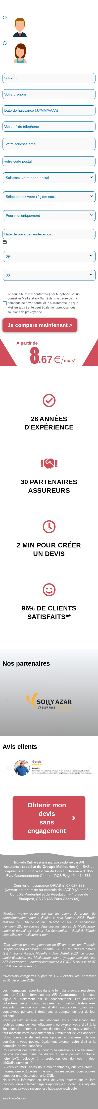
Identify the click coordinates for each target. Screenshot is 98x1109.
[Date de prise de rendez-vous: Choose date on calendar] (5, 242)
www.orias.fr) (15, 890)
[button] (7, 700)
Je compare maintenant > (40, 325)
